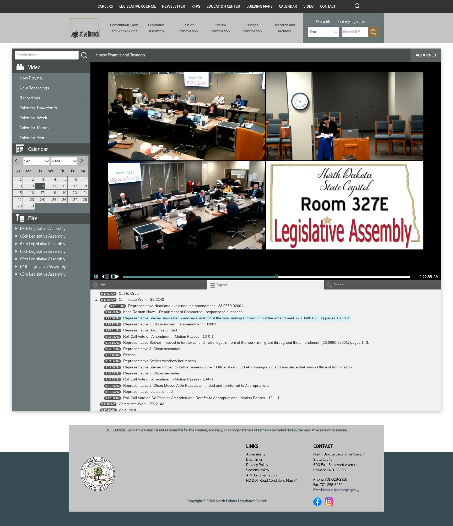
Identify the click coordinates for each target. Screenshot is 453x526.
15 (20, 193)
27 (75, 199)
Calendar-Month (34, 127)
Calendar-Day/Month (38, 107)
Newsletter (173, 6)
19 (64, 193)
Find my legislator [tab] (351, 21)
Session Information (188, 28)
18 (54, 193)
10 (42, 186)
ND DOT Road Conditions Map (269, 480)
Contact (328, 6)
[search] (84, 55)
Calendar (288, 6)
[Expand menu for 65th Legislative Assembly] (16, 257)
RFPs (195, 6)
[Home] (85, 28)
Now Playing (31, 78)
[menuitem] (51, 78)
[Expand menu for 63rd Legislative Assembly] (16, 273)
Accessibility (256, 454)
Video (308, 6)
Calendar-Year (32, 137)
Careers (105, 6)
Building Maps (259, 6)
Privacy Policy (257, 465)
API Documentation (261, 475)
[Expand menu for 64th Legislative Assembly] (16, 265)
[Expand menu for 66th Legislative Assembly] (16, 250)
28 (85, 199)
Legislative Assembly (156, 28)
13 (75, 186)
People (338, 285)
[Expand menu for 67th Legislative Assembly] (16, 242)
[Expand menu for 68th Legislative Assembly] (16, 235)
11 (54, 186)
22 (20, 199)
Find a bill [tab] (323, 21)
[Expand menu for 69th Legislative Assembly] (16, 227)
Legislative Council (137, 6)
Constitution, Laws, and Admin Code (124, 28)
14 (85, 186)
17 (42, 193)
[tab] (265, 284)
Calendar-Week (33, 117)
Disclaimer (254, 459)
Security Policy (257, 470)
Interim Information (220, 28)
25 (54, 199)
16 (32, 193)
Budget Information (252, 28)
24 (42, 199)
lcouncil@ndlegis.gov (339, 490)
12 (64, 186)
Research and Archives (284, 28)
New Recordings (34, 87)
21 (85, 193)
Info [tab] (102, 285)
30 (32, 206)
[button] (53, 146)
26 (64, 199)
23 (32, 199)
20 (75, 193)
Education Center (223, 6)
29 (20, 206)
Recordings (30, 97)
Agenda (223, 285)
